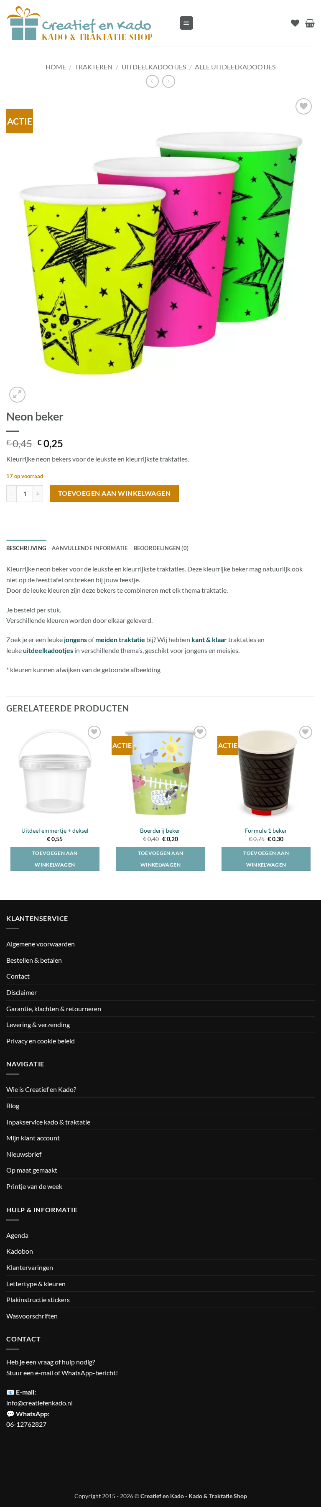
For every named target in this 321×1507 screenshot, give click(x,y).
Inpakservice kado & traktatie (48, 1122)
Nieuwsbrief (23, 1154)
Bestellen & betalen (34, 960)
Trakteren (93, 67)
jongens (75, 639)
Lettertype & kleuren (36, 1284)
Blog (12, 1105)
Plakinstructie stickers (38, 1299)
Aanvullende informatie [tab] (90, 548)
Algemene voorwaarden (40, 944)
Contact (18, 976)
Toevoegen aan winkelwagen (114, 493)
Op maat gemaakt (31, 1170)
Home (56, 67)
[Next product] (152, 81)
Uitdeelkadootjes (154, 67)
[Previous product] (168, 81)
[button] (186, 23)
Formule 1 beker (266, 830)
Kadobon (19, 1251)
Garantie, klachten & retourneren (53, 1008)
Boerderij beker (160, 830)
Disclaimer (21, 992)
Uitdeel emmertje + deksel (55, 830)
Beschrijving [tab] (26, 548)
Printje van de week (34, 1186)
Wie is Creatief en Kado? (41, 1089)
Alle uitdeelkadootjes (235, 67)
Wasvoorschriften (32, 1316)
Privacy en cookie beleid (40, 1041)
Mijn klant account (33, 1138)
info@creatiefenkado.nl (39, 1403)
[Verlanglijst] (295, 23)
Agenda (17, 1235)
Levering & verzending (38, 1024)
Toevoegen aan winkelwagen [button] (55, 858)
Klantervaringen (29, 1267)
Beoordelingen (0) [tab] (161, 548)
